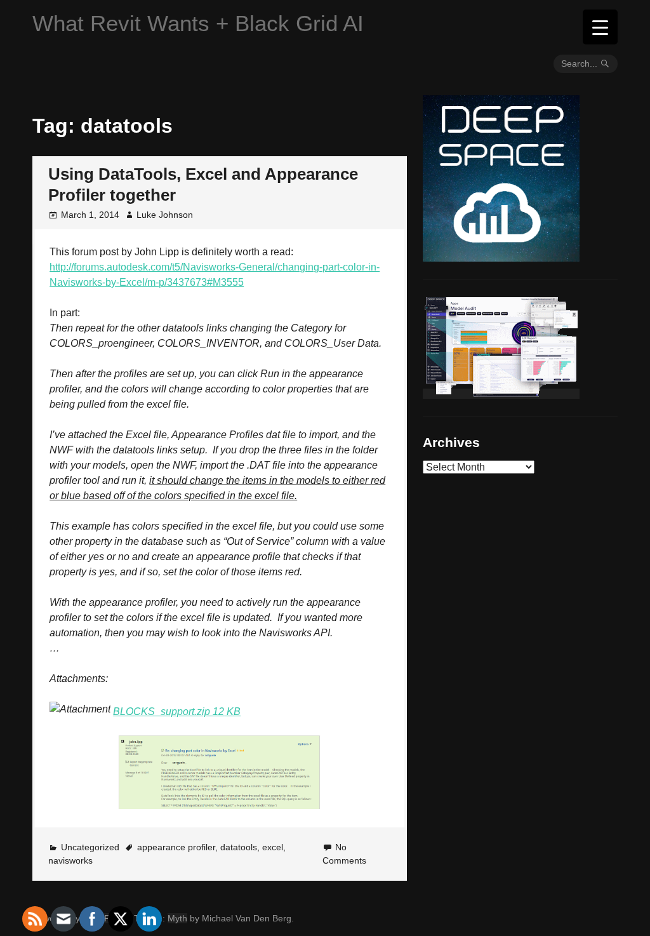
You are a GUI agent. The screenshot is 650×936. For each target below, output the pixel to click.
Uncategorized (90, 847)
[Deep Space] (501, 256)
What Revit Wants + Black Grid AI (198, 23)
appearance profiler (176, 847)
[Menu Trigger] (600, 27)
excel (272, 847)
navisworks (70, 860)
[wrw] (501, 394)
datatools (238, 847)
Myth (177, 918)
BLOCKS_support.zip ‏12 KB (177, 711)
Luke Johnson (164, 215)
